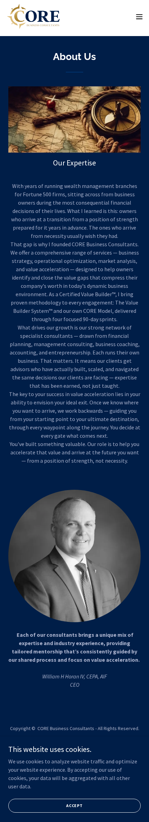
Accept (74, 805)
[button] (139, 17)
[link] (33, 17)
